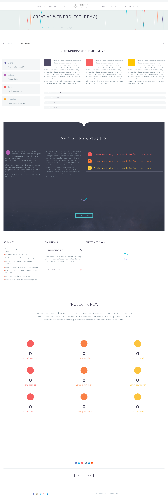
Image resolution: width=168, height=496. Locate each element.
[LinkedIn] (89, 463)
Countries (41, 6)
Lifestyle (122, 6)
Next (89, 475)
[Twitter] (79, 463)
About (131, 6)
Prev (78, 475)
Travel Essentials (109, 6)
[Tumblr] (86, 463)
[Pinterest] (82, 463)
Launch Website (84, 216)
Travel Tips (52, 6)
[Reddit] (92, 463)
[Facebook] (76, 463)
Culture (63, 6)
